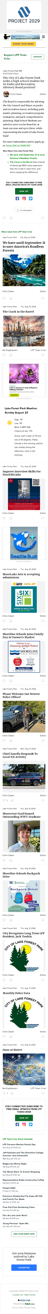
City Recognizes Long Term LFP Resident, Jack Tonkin (23, 935)
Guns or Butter (12, 1049)
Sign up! (24, 191)
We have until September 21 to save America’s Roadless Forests (24, 246)
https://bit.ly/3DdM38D (18, 145)
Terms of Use (18, 1308)
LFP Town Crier (38, 350)
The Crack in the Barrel (18, 311)
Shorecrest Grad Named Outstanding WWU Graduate (22, 815)
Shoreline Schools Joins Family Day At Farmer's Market (23, 635)
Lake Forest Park (10, 237)
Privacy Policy (30, 1308)
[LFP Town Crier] (22, 36)
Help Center (30, 1295)
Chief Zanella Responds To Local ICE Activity (20, 755)
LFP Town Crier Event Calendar (18, 1139)
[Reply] (12, 217)
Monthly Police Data (16, 993)
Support (37, 57)
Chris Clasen (16, 94)
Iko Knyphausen (9, 350)
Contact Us (18, 1295)
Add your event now (24, 1234)
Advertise (24, 1268)
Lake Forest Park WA (12, 71)
